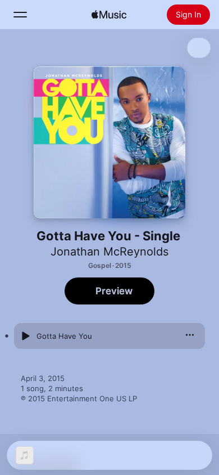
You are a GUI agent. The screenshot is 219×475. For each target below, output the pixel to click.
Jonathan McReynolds (109, 251)
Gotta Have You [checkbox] (64, 335)
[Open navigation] (20, 14)
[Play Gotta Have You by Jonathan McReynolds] (25, 336)
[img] (109, 15)
